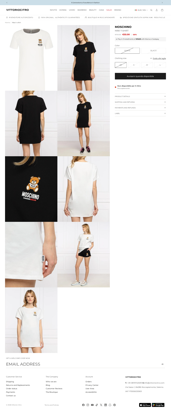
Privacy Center (92, 385)
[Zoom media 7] (31, 254)
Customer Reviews (54, 388)
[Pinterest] (114, 404)
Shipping (10, 381)
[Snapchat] (109, 404)
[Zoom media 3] (31, 123)
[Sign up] (162, 364)
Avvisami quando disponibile (140, 76)
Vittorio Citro (17, 405)
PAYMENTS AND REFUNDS (125, 108)
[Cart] (162, 10)
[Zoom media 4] (83, 123)
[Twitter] (101, 404)
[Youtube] (92, 404)
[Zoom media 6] (83, 189)
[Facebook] (83, 404)
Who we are (51, 381)
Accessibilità (91, 392)
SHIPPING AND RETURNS (125, 102)
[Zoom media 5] (31, 189)
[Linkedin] (105, 404)
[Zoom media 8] (83, 254)
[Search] (151, 10)
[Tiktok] (96, 404)
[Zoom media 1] (31, 58)
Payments (10, 392)
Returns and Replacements (18, 385)
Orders (89, 381)
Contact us (11, 395)
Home (7, 22)
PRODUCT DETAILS (122, 96)
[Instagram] (87, 404)
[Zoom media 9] (31, 320)
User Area (90, 388)
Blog (48, 385)
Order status (11, 388)
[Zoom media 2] (83, 58)
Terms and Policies (52, 405)
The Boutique (52, 392)
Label (117, 113)
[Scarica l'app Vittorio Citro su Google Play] (158, 405)
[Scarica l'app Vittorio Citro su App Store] (145, 405)
